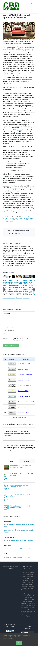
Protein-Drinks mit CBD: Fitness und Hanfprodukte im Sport (20, 466)
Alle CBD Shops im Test (19, 417)
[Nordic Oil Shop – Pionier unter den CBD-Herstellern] (6, 474)
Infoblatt (5, 79)
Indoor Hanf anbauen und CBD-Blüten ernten (18, 549)
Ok (19, 642)
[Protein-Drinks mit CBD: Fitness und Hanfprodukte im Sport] (6, 466)
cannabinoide (22, 218)
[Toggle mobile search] (31, 3)
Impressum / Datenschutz (10, 566)
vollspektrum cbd (9, 221)
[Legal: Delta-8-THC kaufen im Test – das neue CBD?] (6, 495)
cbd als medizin (29, 218)
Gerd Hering (8, 216)
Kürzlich (27, 461)
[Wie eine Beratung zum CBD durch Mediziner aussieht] (6, 506)
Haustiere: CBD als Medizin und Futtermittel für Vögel (19, 485)
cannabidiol (15, 218)
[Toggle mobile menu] (34, 3)
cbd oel (27, 220)
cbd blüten (5, 220)
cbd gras (10, 220)
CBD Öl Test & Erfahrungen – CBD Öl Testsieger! (19, 540)
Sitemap (10, 568)
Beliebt (10, 461)
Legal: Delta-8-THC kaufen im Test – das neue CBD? (21, 495)
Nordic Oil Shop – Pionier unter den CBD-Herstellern (22, 474)
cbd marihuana (21, 220)
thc (3, 221)
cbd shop (32, 220)
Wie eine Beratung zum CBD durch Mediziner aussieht (20, 506)
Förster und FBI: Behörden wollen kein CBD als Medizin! (26, 286)
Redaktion (7, 530)
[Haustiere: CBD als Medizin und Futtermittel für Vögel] (6, 485)
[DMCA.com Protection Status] (10, 630)
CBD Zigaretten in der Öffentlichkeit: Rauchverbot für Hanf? (14, 286)
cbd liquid (15, 220)
